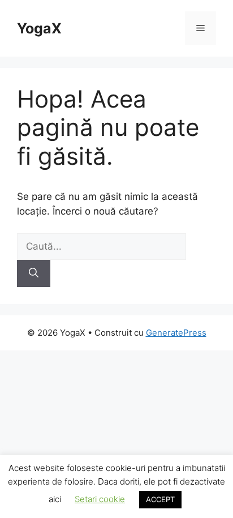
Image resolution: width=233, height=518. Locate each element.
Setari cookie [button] (100, 499)
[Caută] (33, 273)
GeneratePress (176, 332)
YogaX (39, 28)
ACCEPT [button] (160, 499)
